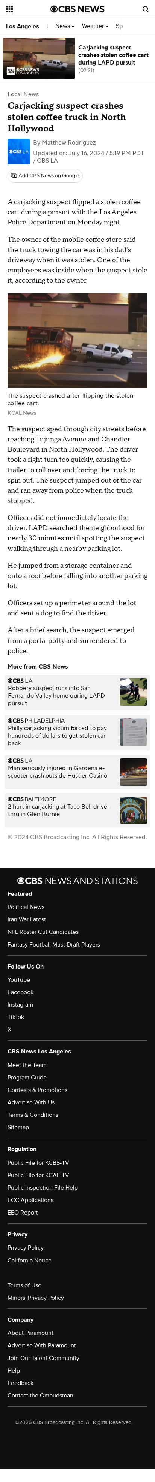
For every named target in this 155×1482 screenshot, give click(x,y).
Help (14, 1371)
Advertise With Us (31, 1102)
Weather (93, 26)
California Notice (30, 1261)
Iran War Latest (27, 919)
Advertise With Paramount (42, 1345)
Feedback (20, 1383)
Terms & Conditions (33, 1115)
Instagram (20, 1005)
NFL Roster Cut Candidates (43, 932)
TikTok (16, 1017)
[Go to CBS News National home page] (77, 9)
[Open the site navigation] (28, 9)
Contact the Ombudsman (40, 1396)
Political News (26, 907)
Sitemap (18, 1127)
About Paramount (30, 1333)
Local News (23, 94)
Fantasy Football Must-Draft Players (54, 945)
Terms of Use (24, 1285)
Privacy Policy (26, 1248)
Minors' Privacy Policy (36, 1298)
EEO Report (23, 1213)
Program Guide (27, 1078)
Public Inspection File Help (43, 1188)
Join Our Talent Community (43, 1358)
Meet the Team (27, 1065)
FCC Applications (30, 1200)
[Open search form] (145, 9)
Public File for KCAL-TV (38, 1175)
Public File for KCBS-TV (38, 1163)
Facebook (20, 992)
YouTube (19, 980)
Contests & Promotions (37, 1090)
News (63, 26)
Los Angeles (22, 26)
